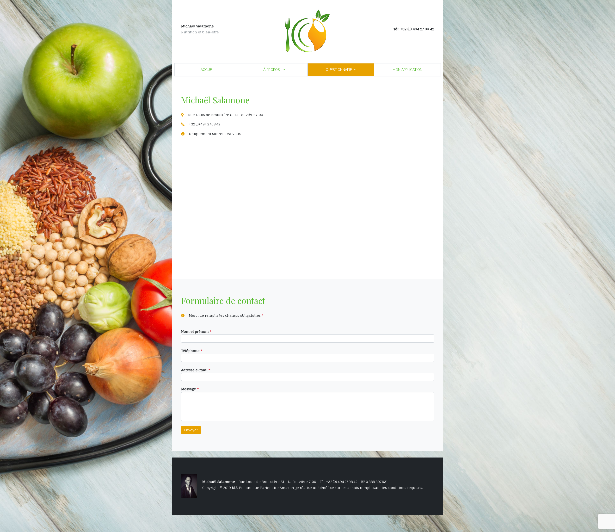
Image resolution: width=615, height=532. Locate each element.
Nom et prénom (196, 331)
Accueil (208, 70)
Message (190, 389)
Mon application (407, 70)
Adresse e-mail (195, 370)
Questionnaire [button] (339, 70)
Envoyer (191, 430)
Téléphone (192, 351)
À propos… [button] (272, 70)
